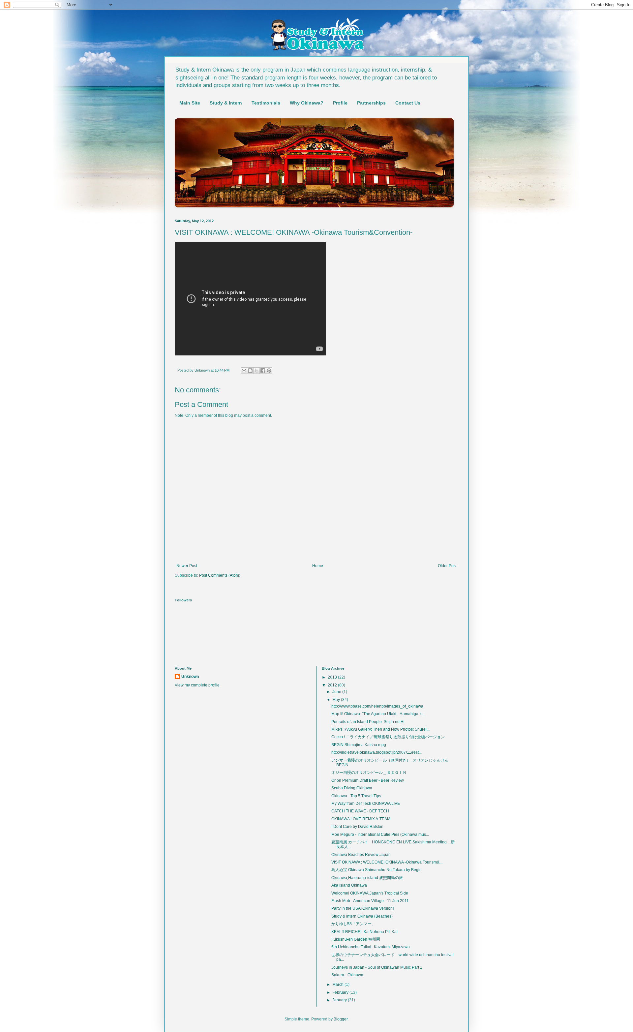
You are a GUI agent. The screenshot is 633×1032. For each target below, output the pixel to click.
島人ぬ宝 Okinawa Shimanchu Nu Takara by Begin (376, 869)
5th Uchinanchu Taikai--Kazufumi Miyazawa (370, 947)
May (336, 699)
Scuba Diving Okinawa (351, 788)
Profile (340, 103)
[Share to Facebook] (262, 370)
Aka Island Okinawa (349, 885)
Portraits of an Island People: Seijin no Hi (368, 721)
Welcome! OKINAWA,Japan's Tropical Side (369, 893)
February (340, 992)
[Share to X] (256, 370)
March (338, 984)
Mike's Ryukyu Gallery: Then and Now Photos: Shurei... (380, 729)
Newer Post (186, 565)
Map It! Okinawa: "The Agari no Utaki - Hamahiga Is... (378, 714)
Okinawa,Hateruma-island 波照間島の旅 (367, 877)
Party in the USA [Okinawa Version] (362, 908)
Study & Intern (226, 103)
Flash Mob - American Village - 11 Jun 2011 (370, 900)
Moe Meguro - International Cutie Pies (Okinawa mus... (380, 834)
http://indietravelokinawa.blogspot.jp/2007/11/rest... (376, 752)
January (340, 1000)
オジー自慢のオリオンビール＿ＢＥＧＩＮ (369, 772)
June (337, 691)
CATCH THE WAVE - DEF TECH (360, 811)
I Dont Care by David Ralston (357, 826)
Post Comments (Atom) (219, 575)
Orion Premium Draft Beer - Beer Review (367, 780)
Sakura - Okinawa (347, 975)
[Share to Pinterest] (269, 370)
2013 (333, 677)
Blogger (340, 1019)
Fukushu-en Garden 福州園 (355, 939)
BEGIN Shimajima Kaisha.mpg (358, 745)
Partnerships (371, 103)
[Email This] (244, 370)
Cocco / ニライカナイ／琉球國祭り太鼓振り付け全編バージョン (388, 737)
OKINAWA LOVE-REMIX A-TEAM (360, 819)
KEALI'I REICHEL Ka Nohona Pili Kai (364, 931)
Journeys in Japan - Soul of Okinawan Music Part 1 (376, 967)
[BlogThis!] (250, 370)
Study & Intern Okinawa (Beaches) (362, 916)
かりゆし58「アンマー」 (353, 924)
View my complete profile (197, 685)
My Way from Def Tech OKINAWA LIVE (365, 803)
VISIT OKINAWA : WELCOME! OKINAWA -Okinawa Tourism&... (386, 862)
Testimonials (266, 103)
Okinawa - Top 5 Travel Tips (356, 796)
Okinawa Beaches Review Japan (361, 854)
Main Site (189, 103)
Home (317, 565)
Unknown (190, 676)
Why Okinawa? (306, 103)
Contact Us (407, 103)
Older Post (447, 565)
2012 (333, 685)
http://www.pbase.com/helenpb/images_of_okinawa (377, 706)
